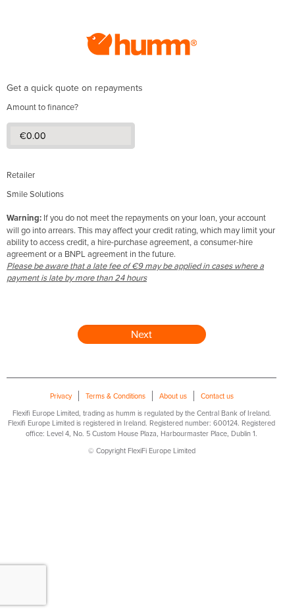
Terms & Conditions (115, 396)
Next (141, 334)
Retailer (21, 175)
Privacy (61, 396)
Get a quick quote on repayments (75, 87)
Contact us (217, 396)
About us (173, 396)
